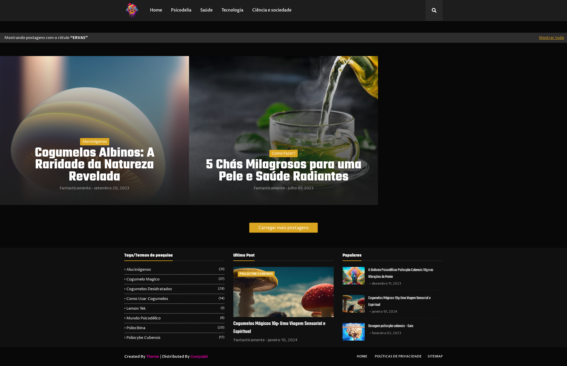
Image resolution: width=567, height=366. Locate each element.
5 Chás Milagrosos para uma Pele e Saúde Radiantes (283, 171)
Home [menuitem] (156, 10)
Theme (152, 356)
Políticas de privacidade (398, 356)
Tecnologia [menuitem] (232, 10)
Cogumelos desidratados (175, 289)
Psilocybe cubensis (175, 337)
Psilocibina (175, 328)
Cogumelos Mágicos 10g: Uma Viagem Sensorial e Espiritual (279, 328)
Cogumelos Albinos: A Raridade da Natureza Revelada (94, 165)
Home (362, 356)
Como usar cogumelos (175, 298)
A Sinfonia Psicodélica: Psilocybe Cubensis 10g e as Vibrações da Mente (400, 273)
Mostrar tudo (551, 37)
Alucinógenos (94, 141)
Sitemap (435, 356)
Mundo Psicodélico (175, 318)
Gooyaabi (199, 356)
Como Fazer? (283, 153)
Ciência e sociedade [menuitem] (271, 10)
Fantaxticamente (75, 188)
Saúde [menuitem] (206, 10)
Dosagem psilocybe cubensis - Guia (390, 326)
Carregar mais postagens (283, 228)
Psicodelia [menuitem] (181, 10)
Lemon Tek (175, 308)
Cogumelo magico (175, 279)
